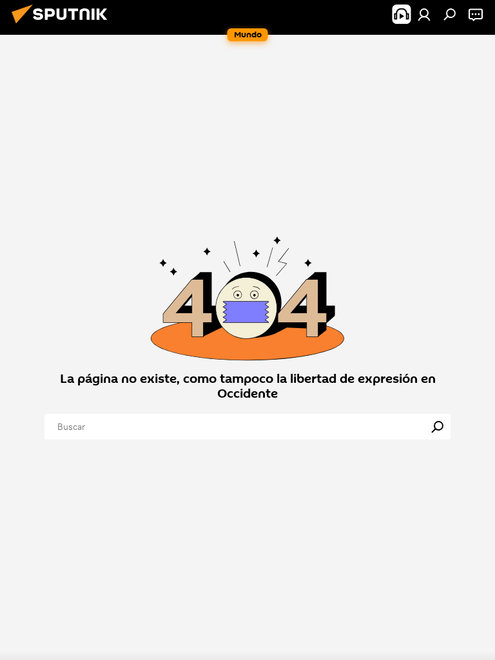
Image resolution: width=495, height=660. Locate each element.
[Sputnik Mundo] (63, 25)
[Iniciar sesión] (424, 14)
